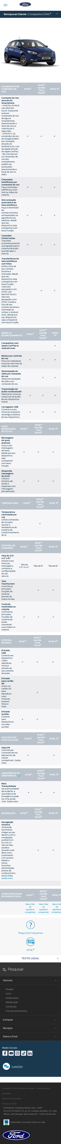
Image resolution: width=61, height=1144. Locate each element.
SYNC (30, 950)
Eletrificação (12, 1002)
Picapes (9, 989)
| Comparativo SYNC (27, 14)
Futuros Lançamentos (16, 1011)
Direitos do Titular (9, 1104)
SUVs (8, 993)
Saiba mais (7, 878)
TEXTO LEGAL (30, 958)
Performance (12, 998)
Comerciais (11, 1007)
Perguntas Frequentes (30, 933)
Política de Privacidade (11, 1098)
